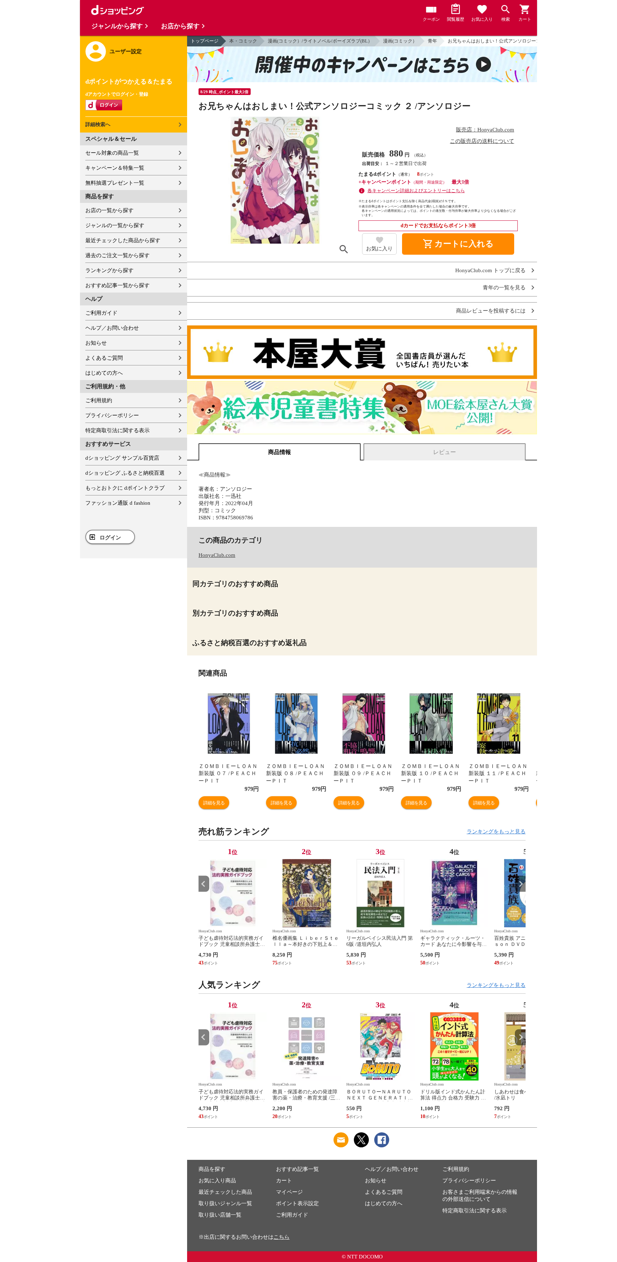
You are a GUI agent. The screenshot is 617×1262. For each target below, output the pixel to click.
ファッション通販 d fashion (117, 503)
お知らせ (96, 343)
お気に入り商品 (217, 1180)
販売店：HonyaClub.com (485, 130)
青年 (432, 41)
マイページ (289, 1192)
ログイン (110, 537)
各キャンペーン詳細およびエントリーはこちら (416, 190)
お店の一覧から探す (109, 210)
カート (284, 1180)
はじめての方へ (104, 373)
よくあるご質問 (104, 358)
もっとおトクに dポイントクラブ (125, 488)
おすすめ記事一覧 (297, 1169)
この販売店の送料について (482, 141)
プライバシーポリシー (112, 415)
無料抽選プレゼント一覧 (114, 183)
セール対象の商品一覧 (112, 153)
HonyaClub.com (217, 555)
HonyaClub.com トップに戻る (490, 270)
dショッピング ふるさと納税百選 (125, 473)
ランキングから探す (109, 270)
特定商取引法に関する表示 (117, 430)
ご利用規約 (98, 400)
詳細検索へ (97, 124)
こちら (282, 1237)
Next (520, 884)
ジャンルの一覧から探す (114, 225)
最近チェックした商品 (225, 1192)
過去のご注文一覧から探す (117, 255)
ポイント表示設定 (297, 1203)
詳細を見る (214, 802)
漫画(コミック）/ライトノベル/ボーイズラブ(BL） (320, 41)
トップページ (205, 41)
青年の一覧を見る (504, 287)
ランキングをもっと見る (496, 831)
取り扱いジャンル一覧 (225, 1203)
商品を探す (212, 1169)
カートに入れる (458, 244)
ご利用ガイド (101, 313)
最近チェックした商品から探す (122, 240)
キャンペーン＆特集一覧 (114, 168)
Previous (204, 884)
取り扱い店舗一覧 (220, 1215)
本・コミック (243, 41)
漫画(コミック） (400, 41)
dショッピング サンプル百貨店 (122, 458)
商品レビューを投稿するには (491, 311)
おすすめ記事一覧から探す (117, 285)
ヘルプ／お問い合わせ (112, 328)
